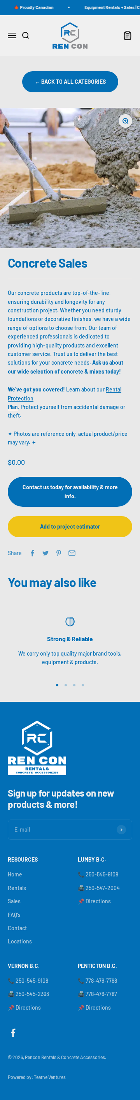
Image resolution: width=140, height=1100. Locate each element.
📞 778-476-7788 (97, 980)
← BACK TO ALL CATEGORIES (70, 81)
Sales (14, 901)
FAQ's (14, 914)
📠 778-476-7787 (97, 994)
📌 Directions (94, 901)
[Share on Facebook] (32, 553)
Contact (17, 928)
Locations (20, 941)
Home (15, 874)
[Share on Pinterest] (58, 553)
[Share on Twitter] (45, 553)
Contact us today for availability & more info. (70, 491)
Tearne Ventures (50, 1077)
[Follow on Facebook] (13, 1033)
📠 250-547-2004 (99, 888)
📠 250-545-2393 (28, 994)
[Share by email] (72, 553)
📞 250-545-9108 (98, 874)
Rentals (17, 888)
